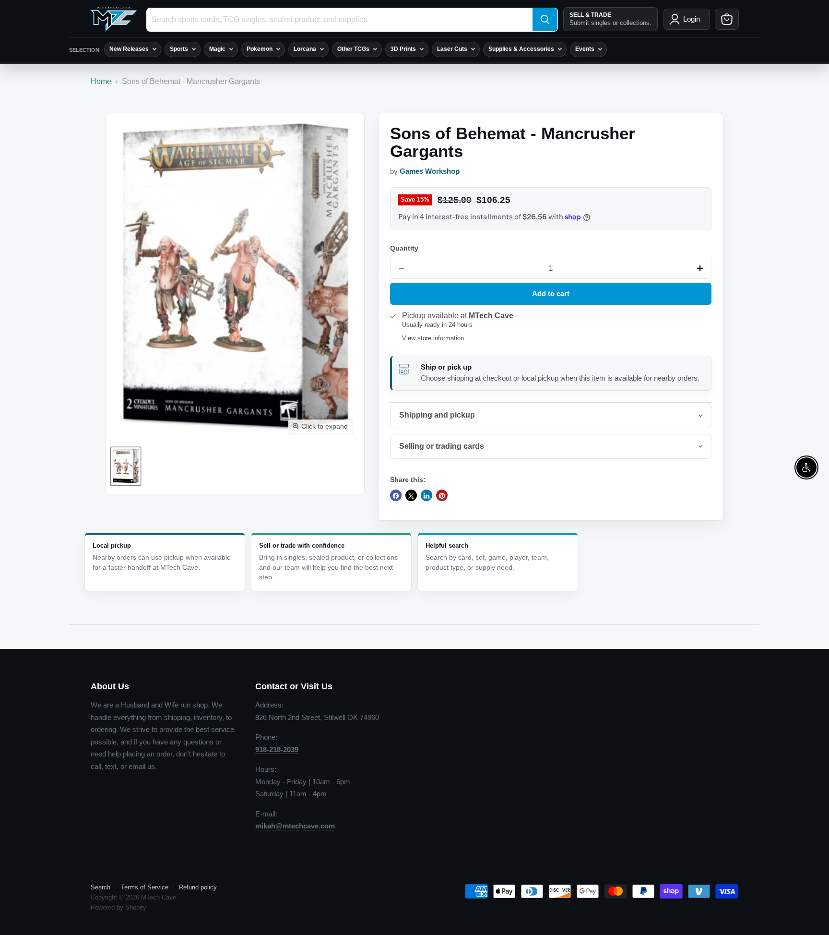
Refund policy (198, 887)
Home (101, 81)
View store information (433, 338)
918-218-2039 (276, 749)
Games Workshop (430, 171)
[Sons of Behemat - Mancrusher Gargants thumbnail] (126, 466)
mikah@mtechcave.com (295, 826)
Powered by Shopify (118, 907)
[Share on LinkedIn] (426, 496)
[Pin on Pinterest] (442, 496)
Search (100, 887)
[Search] (545, 19)
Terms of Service (144, 887)
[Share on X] (411, 496)
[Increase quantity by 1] (700, 268)
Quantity (404, 248)
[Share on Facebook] (396, 496)
